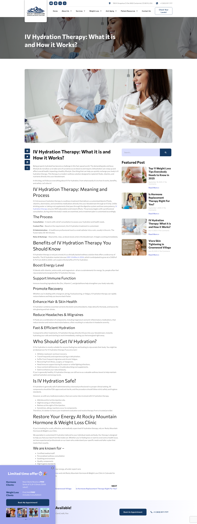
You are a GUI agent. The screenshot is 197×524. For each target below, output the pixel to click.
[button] (52, 468)
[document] (98, 262)
